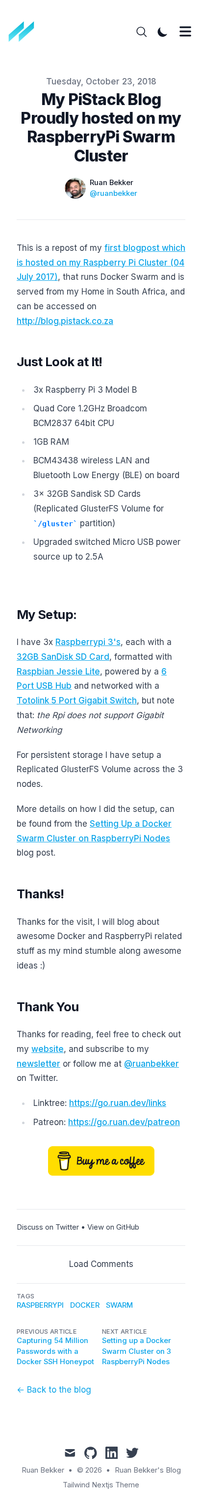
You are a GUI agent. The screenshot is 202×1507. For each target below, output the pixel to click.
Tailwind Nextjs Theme (101, 1484)
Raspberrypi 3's (88, 642)
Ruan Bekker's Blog (148, 1470)
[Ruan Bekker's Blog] (24, 32)
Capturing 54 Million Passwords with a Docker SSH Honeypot (55, 1351)
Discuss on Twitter (48, 1227)
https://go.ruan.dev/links (117, 1103)
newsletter (38, 1064)
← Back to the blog (54, 1390)
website (47, 1049)
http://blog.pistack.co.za (65, 321)
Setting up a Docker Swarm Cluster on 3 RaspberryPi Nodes (136, 1351)
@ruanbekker (113, 193)
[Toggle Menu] (185, 31)
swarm (119, 1305)
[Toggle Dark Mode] (162, 32)
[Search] (141, 32)
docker (85, 1305)
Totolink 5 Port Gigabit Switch (77, 700)
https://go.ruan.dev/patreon (124, 1122)
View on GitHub (113, 1227)
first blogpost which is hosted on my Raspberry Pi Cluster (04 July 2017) (101, 262)
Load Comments (101, 1264)
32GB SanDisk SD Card (63, 657)
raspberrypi (40, 1305)
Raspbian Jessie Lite (58, 671)
